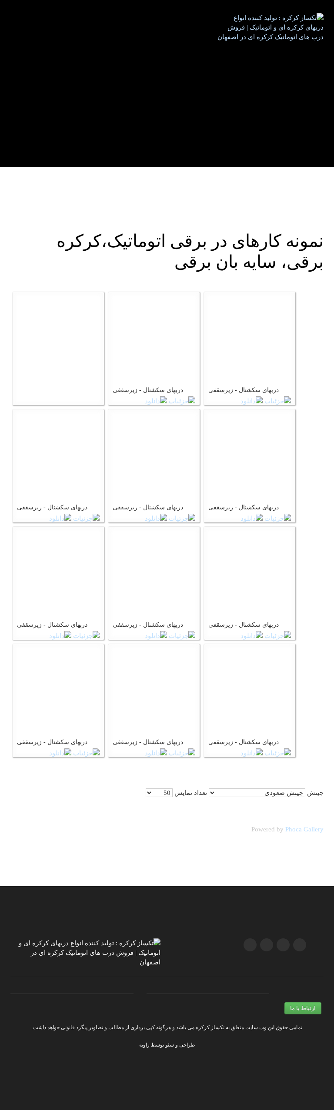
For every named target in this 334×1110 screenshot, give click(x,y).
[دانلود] (156, 400)
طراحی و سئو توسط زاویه (167, 1045)
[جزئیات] (182, 400)
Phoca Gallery (304, 829)
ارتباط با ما (303, 1008)
